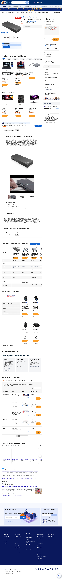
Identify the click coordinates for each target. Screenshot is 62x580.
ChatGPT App (39, 552)
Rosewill (49, 540)
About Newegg (28, 535)
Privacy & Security (7, 541)
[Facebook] (38, 569)
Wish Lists (16, 543)
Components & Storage (10, 12)
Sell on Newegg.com (40, 536)
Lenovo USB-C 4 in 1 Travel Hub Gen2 (34, 72)
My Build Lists (17, 545)
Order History (17, 538)
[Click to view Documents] (7, 32)
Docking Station (29, 12)
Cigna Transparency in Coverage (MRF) (10, 575)
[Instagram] (43, 569)
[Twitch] (52, 569)
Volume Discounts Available (49, 89)
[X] (40, 569)
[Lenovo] (18, 17)
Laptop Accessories (20, 12)
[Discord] (55, 569)
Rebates (38, 549)
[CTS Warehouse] (25, 395)
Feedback (17, 130)
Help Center (6, 534)
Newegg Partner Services (41, 540)
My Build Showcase (18, 547)
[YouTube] (50, 569)
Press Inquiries (28, 546)
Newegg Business (51, 534)
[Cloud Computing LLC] (25, 411)
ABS (49, 538)
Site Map (38, 545)
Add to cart (55, 39)
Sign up (23, 517)
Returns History (17, 540)
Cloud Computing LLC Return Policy (21, 368)
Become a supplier (40, 534)
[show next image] (37, 184)
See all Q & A (38, 125)
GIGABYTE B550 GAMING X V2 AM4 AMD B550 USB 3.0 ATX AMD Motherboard (21, 107)
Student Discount (40, 554)
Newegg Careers (29, 547)
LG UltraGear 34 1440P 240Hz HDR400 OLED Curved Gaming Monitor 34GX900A (35, 107)
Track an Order (6, 536)
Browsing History (18, 536)
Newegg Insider (28, 549)
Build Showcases (40, 558)
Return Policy (6, 540)
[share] (22, 21)
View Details (55, 73)
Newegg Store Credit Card (41, 556)
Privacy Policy (13, 571)
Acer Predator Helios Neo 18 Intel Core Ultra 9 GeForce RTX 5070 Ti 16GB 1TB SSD (8, 73)
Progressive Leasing (40, 560)
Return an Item (6, 538)
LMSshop (23, 266)
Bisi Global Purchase (34, 266)
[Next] (27, 436)
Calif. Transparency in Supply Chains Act (10, 573)
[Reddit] (22, 23)
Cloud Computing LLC (16, 267)
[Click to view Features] (4, 32)
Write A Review (52, 125)
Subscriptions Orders (18, 551)
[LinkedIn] (45, 569)
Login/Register (17, 534)
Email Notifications (18, 549)
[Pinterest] (47, 569)
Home (3, 12)
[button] (9, 2)
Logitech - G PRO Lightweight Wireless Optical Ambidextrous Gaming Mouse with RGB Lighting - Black (25, 333)
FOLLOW (57, 108)
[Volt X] (25, 403)
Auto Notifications (18, 552)
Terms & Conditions (7, 571)
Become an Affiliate (40, 541)
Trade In (38, 562)
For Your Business (40, 538)
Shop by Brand (39, 547)
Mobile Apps (39, 551)
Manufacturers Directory (34, 366)
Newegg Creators (40, 543)
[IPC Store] (25, 429)
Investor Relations (29, 537)
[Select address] (9, 2)
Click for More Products (8, 345)
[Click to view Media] (2, 32)
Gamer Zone (28, 544)
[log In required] (28, 297)
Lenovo (35, 12)
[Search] (27, 2)
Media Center (28, 539)
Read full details (7, 368)
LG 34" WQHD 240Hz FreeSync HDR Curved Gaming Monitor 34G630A (8, 107)
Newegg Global (51, 536)
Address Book (17, 541)
